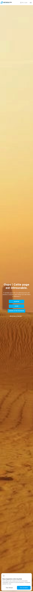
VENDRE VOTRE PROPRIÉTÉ (16, 310)
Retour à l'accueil (16, 316)
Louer (16, 306)
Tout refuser (9, 587)
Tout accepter (24, 587)
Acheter (16, 301)
